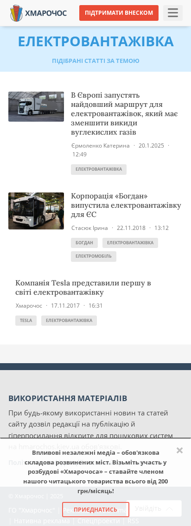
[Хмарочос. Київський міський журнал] (38, 12)
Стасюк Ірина (89, 228)
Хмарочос (29, 305)
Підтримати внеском (119, 13)
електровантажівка (99, 169)
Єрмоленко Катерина (100, 145)
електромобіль (94, 256)
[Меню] (173, 13)
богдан (84, 243)
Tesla (26, 320)
